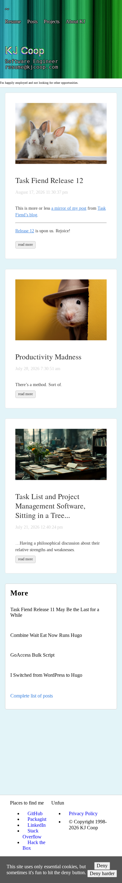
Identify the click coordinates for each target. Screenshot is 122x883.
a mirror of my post (68, 208)
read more (25, 244)
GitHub (35, 813)
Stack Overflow (32, 833)
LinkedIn (37, 825)
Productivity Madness (48, 357)
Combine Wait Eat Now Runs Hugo (46, 635)
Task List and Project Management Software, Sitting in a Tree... (50, 505)
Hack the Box (34, 845)
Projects (51, 21)
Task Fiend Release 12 (49, 180)
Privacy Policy (83, 813)
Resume (13, 21)
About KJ (75, 21)
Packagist (37, 819)
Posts (32, 21)
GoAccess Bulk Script (32, 655)
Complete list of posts (31, 695)
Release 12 (24, 231)
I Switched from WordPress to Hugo (46, 675)
